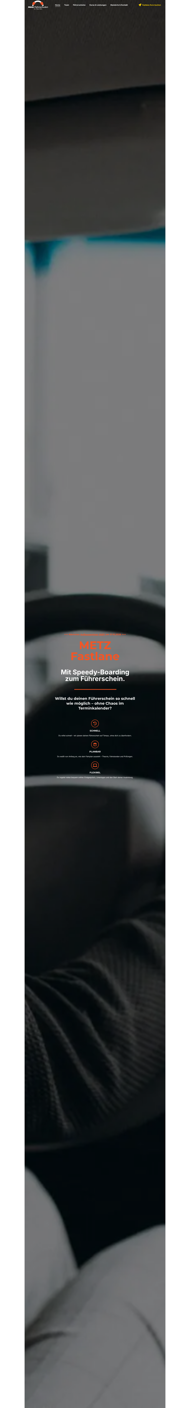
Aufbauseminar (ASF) (92, 634)
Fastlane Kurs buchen (151, 5)
